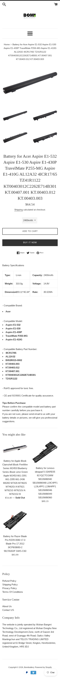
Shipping (18, 209)
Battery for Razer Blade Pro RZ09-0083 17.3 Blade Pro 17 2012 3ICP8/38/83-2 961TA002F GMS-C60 (15, 543)
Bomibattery (29, 667)
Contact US (8, 610)
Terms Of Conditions (12, 592)
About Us (7, 606)
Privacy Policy (9, 588)
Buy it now (30, 242)
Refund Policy (9, 581)
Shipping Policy (10, 584)
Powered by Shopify (43, 667)
